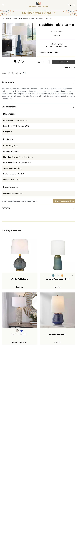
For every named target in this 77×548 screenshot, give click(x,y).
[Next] (72, 275)
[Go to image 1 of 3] (15, 61)
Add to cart (64, 62)
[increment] (48, 61)
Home (3, 18)
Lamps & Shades (12, 18)
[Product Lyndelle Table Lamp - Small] (57, 255)
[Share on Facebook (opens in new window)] (9, 73)
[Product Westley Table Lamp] (19, 255)
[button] (19, 40)
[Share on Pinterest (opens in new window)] (17, 73)
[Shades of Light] (38, 4)
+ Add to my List (69, 67)
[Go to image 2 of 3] (19, 61)
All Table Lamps (33, 18)
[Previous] (43, 275)
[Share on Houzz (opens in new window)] (20, 73)
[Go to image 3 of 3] (22, 61)
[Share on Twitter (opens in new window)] (13, 73)
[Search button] (70, 5)
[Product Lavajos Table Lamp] (57, 310)
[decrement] (48, 63)
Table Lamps (23, 18)
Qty (38, 62)
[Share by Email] (24, 72)
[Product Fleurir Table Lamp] (19, 310)
